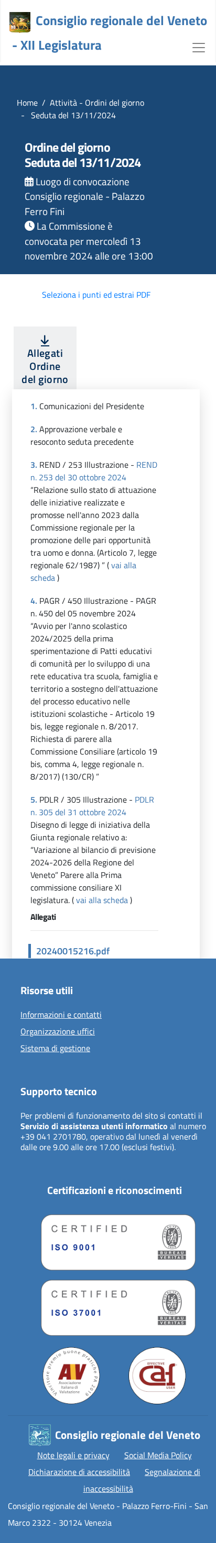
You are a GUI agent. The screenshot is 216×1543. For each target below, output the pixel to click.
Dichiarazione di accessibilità (79, 1472)
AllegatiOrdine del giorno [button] (45, 366)
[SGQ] (114, 1239)
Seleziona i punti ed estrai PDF (96, 294)
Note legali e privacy (73, 1455)
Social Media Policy (158, 1455)
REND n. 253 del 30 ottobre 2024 (93, 470)
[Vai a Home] (19, 22)
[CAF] (157, 1375)
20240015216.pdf (73, 951)
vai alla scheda (102, 900)
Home (27, 102)
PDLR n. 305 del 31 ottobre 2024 (92, 805)
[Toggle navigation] (199, 47)
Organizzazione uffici (57, 1032)
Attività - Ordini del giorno (97, 102)
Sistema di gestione (55, 1048)
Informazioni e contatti (61, 1015)
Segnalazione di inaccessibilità (142, 1480)
